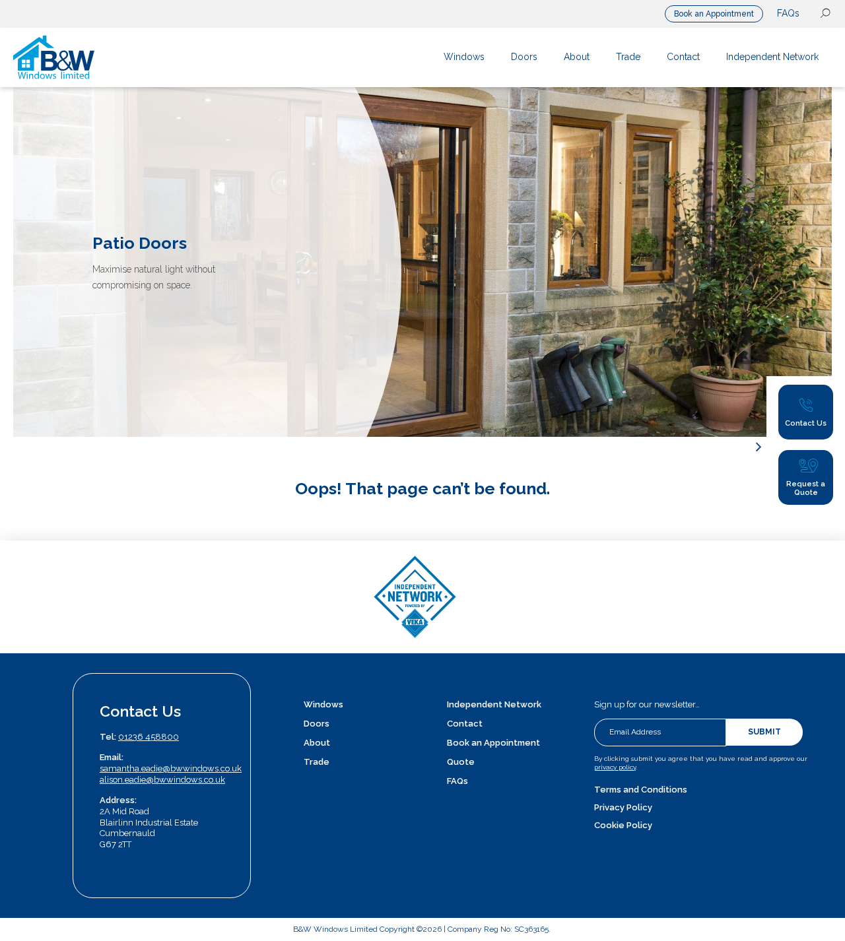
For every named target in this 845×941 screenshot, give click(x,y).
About (317, 743)
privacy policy (615, 767)
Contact (465, 724)
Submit (764, 731)
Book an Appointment (714, 13)
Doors (316, 724)
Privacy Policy (623, 807)
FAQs (788, 13)
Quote (461, 762)
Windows (323, 704)
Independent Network (494, 704)
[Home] (97, 57)
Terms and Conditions (640, 790)
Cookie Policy (623, 825)
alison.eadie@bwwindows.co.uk (162, 780)
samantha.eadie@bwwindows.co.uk (171, 768)
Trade (316, 762)
